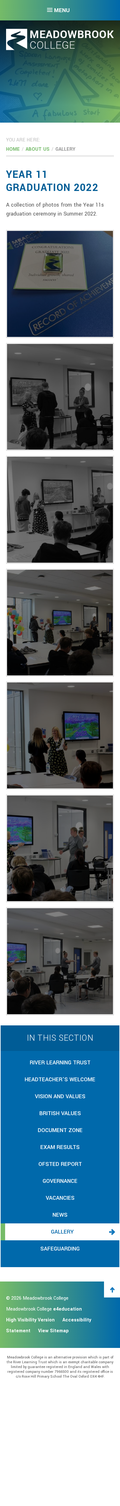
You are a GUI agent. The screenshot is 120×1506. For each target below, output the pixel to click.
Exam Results (60, 1147)
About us (38, 149)
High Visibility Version (30, 1320)
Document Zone (60, 1130)
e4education (67, 1309)
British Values (60, 1113)
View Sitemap (53, 1330)
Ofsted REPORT (60, 1164)
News (60, 1215)
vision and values (60, 1096)
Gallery (65, 149)
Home (13, 149)
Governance (60, 1181)
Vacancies (60, 1198)
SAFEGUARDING (60, 1249)
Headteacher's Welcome (60, 1080)
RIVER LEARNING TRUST (60, 1063)
